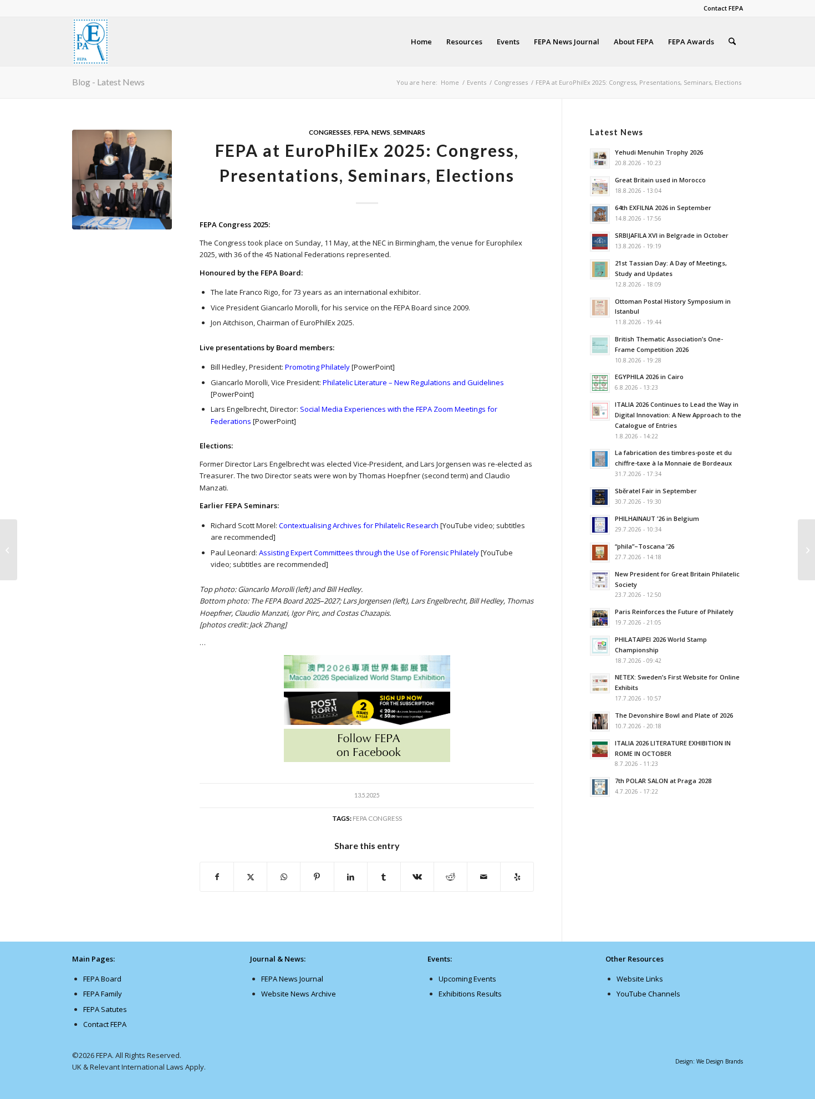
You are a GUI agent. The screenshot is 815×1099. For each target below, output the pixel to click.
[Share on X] (250, 876)
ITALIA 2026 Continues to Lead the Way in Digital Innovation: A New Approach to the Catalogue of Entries (678, 415)
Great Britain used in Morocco (660, 180)
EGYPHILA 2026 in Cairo (649, 376)
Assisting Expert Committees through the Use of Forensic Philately (369, 553)
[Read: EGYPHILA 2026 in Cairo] (600, 383)
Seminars (409, 132)
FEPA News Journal (292, 979)
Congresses (330, 132)
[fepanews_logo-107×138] (91, 41)
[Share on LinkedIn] (350, 876)
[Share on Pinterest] (316, 876)
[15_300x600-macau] (367, 673)
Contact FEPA (723, 8)
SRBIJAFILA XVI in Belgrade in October (672, 235)
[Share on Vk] (417, 876)
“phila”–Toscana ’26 (644, 546)
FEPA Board (102, 979)
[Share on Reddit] (450, 876)
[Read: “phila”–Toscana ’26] (600, 553)
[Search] (732, 41)
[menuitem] (720, 8)
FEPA (361, 132)
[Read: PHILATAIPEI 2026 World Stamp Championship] (600, 646)
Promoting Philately (317, 367)
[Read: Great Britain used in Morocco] (600, 186)
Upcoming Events (467, 979)
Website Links (640, 979)
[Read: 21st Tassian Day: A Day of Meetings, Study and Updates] (600, 269)
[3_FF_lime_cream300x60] (367, 759)
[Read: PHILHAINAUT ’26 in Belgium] (600, 525)
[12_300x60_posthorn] (367, 722)
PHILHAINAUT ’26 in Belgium (657, 518)
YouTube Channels (648, 994)
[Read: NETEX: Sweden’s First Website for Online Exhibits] (600, 683)
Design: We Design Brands (709, 1061)
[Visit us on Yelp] (517, 876)
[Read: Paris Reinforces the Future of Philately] (600, 618)
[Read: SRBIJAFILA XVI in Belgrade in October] (600, 242)
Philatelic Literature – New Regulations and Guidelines (413, 382)
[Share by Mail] (483, 876)
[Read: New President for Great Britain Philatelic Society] (600, 580)
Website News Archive (298, 994)
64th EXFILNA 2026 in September (663, 207)
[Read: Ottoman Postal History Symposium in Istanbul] (600, 308)
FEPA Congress (377, 818)
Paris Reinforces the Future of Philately (674, 611)
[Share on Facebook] (216, 876)
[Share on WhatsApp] (283, 876)
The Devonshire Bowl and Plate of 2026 (674, 715)
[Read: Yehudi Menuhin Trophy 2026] (600, 158)
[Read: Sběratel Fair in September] (600, 497)
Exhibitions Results (470, 994)
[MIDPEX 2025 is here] (806, 549)
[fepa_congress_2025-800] (122, 179)
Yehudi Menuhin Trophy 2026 (659, 152)
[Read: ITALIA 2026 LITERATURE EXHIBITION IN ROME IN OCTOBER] (600, 749)
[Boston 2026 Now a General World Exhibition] (8, 549)
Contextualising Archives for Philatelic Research (359, 525)
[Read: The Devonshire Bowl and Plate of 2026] (600, 722)
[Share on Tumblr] (384, 876)
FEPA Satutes (105, 1009)
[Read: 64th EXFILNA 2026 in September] (600, 214)
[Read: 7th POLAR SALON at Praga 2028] (600, 787)
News (380, 132)
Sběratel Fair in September (656, 491)
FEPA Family (102, 994)
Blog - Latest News (108, 81)
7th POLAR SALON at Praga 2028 (663, 780)
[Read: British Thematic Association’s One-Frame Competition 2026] (600, 345)
